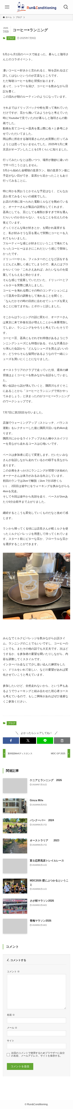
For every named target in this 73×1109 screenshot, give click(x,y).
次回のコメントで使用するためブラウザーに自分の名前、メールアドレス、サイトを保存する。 (38, 1054)
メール (12, 1027)
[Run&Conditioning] (36, 7)
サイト (10, 1040)
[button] (11, 740)
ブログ (11, 38)
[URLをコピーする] (62, 740)
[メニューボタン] (7, 7)
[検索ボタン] (66, 7)
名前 (11, 1014)
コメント (13, 971)
